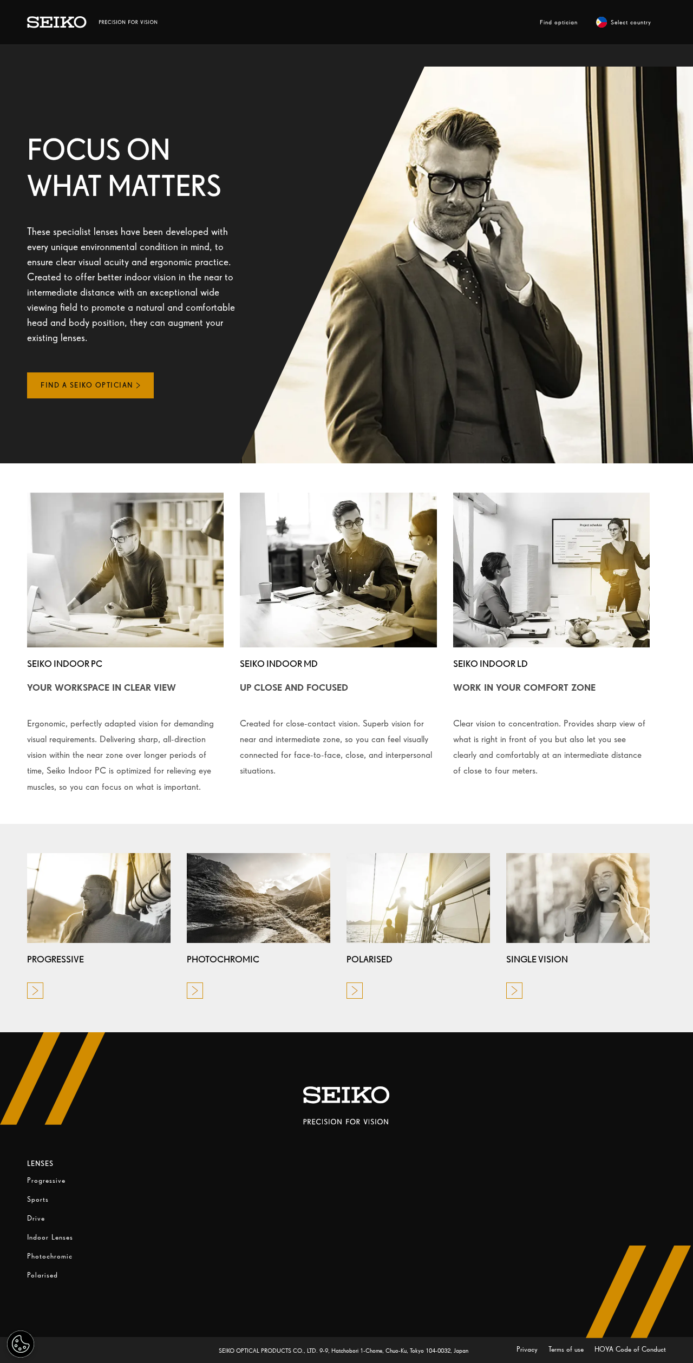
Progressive (46, 1180)
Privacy (528, 1349)
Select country (631, 22)
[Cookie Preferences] (20, 1344)
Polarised (42, 1275)
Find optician (559, 22)
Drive (36, 1218)
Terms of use (567, 1349)
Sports (38, 1199)
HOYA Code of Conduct (630, 1349)
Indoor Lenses (50, 1237)
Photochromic (50, 1256)
